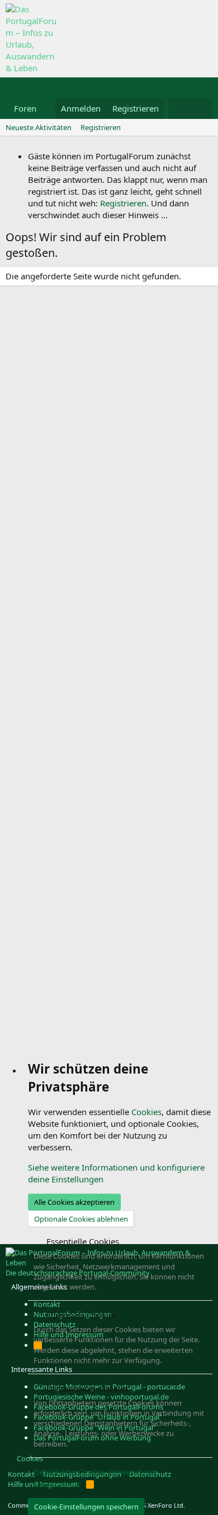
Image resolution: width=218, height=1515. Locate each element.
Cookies (146, 1111)
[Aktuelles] (179, 108)
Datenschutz (57, 1483)
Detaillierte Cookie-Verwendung (95, 1471)
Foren (25, 108)
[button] (45, 108)
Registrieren (100, 127)
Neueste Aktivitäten (39, 127)
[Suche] (201, 108)
